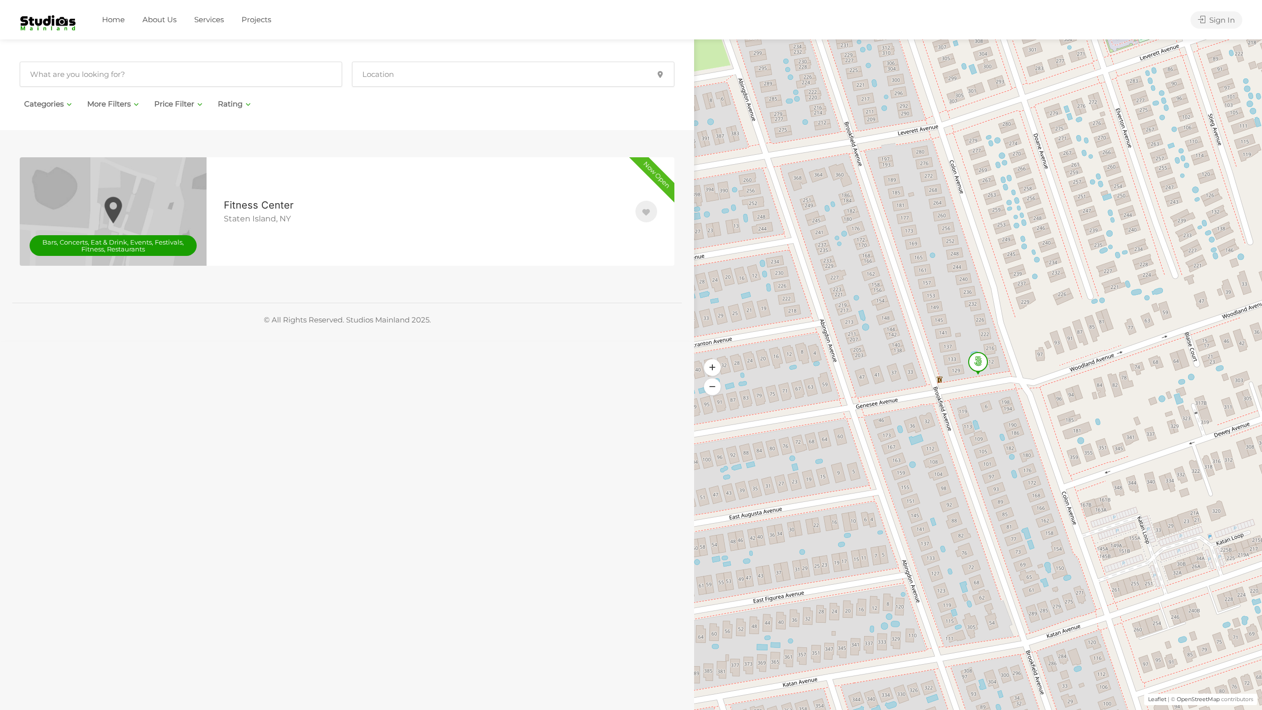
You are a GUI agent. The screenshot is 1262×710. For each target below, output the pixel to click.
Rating (230, 103)
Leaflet (1157, 699)
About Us (159, 19)
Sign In (1221, 20)
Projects (256, 19)
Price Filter (174, 103)
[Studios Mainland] (48, 20)
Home (113, 19)
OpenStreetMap (1198, 699)
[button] (712, 387)
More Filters (109, 103)
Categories (44, 103)
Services (209, 19)
